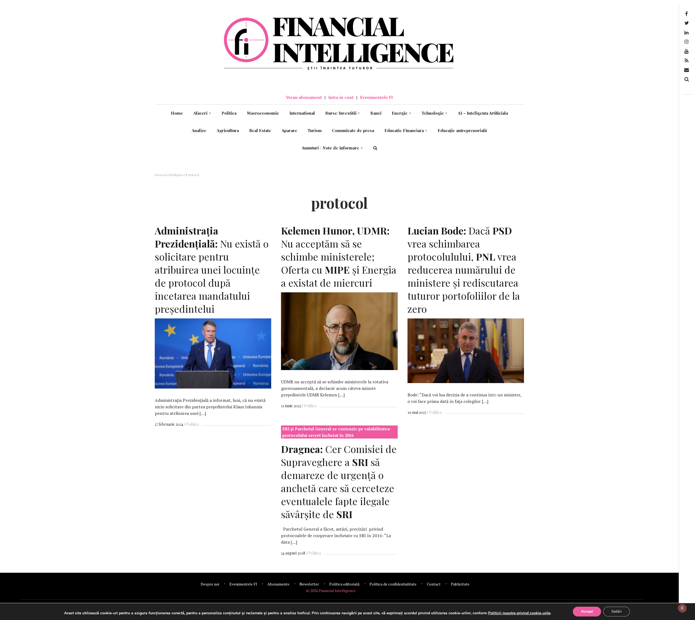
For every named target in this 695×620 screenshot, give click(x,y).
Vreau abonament (304, 97)
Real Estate (260, 130)
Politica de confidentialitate (392, 584)
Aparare (289, 130)
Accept (587, 611)
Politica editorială (344, 584)
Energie (401, 113)
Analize (199, 130)
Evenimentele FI (376, 97)
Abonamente (278, 584)
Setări (616, 611)
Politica (229, 113)
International (302, 113)
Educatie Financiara (406, 130)
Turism (315, 130)
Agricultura (228, 130)
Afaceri (202, 113)
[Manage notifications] (682, 608)
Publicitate (460, 584)
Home (177, 113)
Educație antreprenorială (462, 130)
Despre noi (210, 584)
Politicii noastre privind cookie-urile (519, 613)
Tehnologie (435, 113)
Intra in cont (341, 97)
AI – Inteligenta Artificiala (483, 113)
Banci (375, 113)
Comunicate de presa (353, 130)
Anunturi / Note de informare (332, 148)
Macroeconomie (263, 113)
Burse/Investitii (342, 113)
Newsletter (309, 584)
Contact (434, 584)
